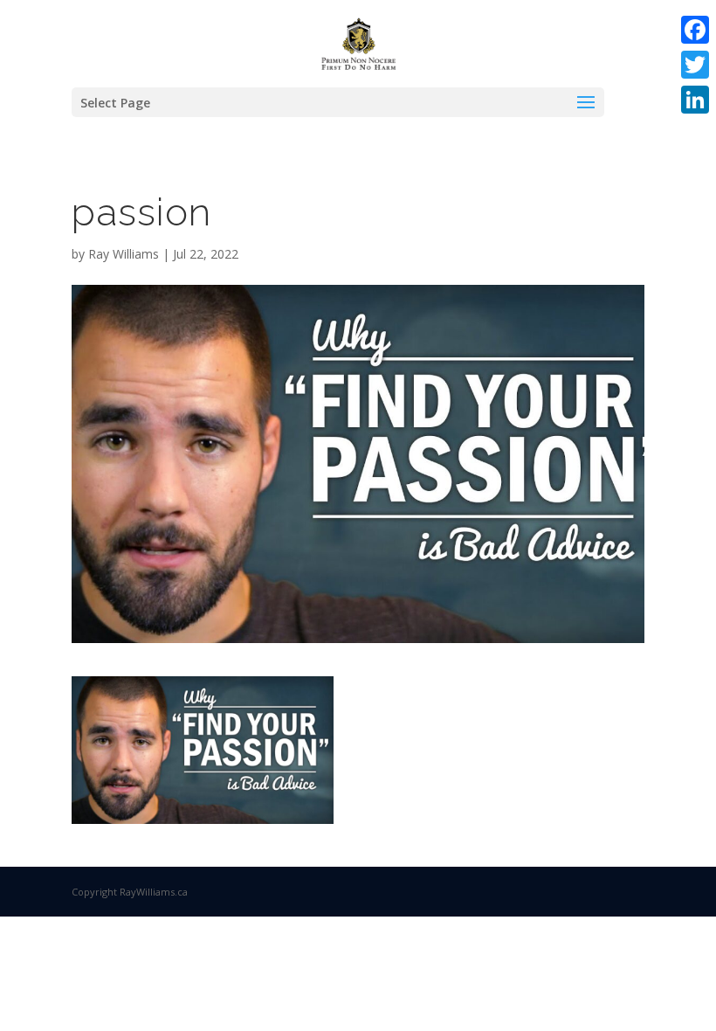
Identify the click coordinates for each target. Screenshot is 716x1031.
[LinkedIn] (695, 99)
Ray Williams (123, 254)
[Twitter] (695, 64)
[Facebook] (695, 29)
